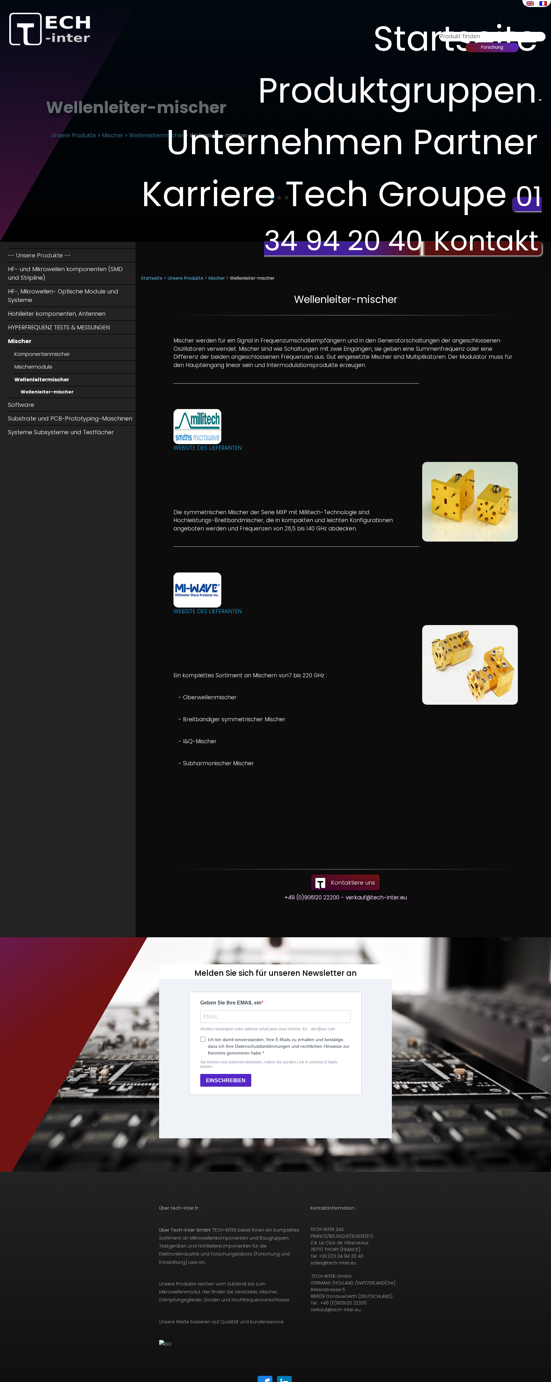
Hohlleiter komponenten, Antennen (57, 314)
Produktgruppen (397, 90)
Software (21, 405)
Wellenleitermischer (41, 379)
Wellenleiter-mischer (47, 392)
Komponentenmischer (42, 354)
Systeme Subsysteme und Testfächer (61, 432)
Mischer (20, 341)
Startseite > (153, 278)
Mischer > (218, 278)
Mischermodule (33, 367)
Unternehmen (285, 142)
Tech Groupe (396, 194)
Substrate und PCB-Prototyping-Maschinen (70, 418)
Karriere (209, 194)
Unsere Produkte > (187, 278)
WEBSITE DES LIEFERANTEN (207, 448)
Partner (475, 142)
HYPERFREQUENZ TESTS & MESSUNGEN (59, 327)
